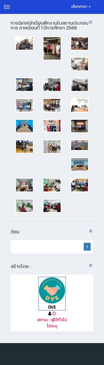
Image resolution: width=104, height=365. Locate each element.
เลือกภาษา (79, 6)
